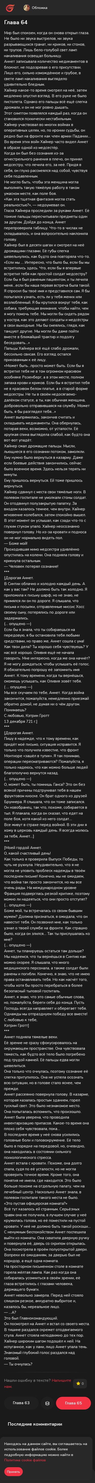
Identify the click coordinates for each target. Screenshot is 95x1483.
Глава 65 (73, 1403)
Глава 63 (21, 1403)
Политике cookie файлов (25, 1460)
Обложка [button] (39, 7)
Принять (13, 1471)
